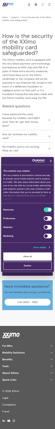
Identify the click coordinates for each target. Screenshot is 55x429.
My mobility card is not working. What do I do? (21, 148)
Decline (27, 265)
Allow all (27, 256)
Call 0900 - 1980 (27, 302)
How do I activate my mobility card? (19, 136)
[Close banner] (51, 161)
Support (15, 17)
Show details (39, 247)
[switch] (48, 218)
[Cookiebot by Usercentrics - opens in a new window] (33, 161)
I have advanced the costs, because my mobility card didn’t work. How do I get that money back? (21, 120)
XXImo (5, 17)
